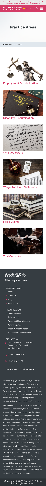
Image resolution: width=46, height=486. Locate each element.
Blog (10, 299)
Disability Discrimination (18, 329)
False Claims (13, 317)
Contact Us (13, 303)
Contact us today (34, 3)
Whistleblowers (14, 325)
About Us (12, 295)
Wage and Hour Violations (19, 321)
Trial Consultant (14, 313)
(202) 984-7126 (27, 369)
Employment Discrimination (19, 332)
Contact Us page (25, 394)
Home (5, 44)
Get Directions (14, 348)
